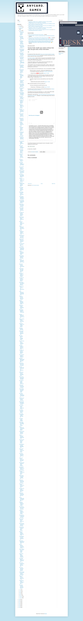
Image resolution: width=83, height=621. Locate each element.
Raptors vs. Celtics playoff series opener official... (21, 223)
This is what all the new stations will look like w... (21, 168)
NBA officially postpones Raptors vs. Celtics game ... (21, 311)
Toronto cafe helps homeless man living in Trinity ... (21, 577)
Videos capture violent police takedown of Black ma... (21, 85)
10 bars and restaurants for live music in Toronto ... (21, 386)
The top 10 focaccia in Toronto (21, 160)
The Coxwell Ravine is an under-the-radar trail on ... (21, 138)
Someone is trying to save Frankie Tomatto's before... (21, 325)
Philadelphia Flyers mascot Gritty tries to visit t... (21, 542)
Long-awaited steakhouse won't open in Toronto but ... (21, 197)
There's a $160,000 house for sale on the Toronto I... (21, 298)
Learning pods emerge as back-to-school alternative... (21, 134)
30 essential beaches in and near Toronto (21, 411)
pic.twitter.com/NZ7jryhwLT (48, 71)
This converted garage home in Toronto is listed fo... (21, 201)
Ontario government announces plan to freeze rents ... (21, 228)
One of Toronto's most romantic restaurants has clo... (21, 343)
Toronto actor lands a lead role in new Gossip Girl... (21, 364)
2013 (19, 607)
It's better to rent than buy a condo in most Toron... (21, 399)
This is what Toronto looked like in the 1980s (21, 97)
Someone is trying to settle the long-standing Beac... (21, 184)
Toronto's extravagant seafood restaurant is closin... (21, 232)
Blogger (45, 613)
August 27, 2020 (46, 73)
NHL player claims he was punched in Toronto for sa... (21, 395)
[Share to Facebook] (43, 151)
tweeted (40, 77)
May (20, 592)
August (20, 30)
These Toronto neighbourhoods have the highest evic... (21, 248)
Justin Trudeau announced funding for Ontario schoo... (21, 390)
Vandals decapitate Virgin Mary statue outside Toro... (21, 76)
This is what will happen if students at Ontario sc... (21, 356)
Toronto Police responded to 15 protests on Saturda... (21, 93)
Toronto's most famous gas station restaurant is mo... (21, 219)
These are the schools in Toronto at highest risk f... (21, 115)
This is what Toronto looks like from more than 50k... (21, 565)
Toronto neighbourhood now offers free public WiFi (21, 499)
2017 (19, 602)
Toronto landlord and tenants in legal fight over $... (21, 50)
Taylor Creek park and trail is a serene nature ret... (21, 205)
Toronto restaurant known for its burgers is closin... (21, 253)
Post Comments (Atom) (35, 185)
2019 (19, 599)
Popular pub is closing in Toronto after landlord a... (21, 119)
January (20, 597)
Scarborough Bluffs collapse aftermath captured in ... (21, 555)
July (20, 589)
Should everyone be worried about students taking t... (21, 428)
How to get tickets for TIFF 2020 (21, 329)
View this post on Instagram (34, 115)
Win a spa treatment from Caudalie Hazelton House (21, 337)
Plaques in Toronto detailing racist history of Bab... (21, 533)
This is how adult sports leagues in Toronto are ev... (21, 455)
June (20, 591)
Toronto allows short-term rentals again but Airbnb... (21, 54)
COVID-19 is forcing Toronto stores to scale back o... (21, 156)
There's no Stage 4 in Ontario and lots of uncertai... (21, 106)
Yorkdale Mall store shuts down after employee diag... (21, 270)
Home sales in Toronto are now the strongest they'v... (21, 33)
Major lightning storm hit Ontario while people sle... (21, 468)
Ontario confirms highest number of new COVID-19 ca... (21, 321)
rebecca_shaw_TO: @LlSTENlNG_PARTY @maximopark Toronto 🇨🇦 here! (40, 37)
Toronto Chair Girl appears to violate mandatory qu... (21, 477)
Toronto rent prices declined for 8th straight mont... (21, 460)
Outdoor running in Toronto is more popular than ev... (21, 172)
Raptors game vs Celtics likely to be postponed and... (21, 333)
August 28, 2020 (47, 87)
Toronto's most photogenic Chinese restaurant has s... (21, 71)
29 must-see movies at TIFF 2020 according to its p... (21, 38)
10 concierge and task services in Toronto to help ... (21, 189)
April (20, 593)
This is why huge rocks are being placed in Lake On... (21, 569)
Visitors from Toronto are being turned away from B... (21, 495)
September (21, 28)
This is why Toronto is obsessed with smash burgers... (21, 587)
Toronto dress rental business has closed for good (21, 485)
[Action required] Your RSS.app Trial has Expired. (36, 34)
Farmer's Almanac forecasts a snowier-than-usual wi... (21, 546)
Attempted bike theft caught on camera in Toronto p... (21, 403)
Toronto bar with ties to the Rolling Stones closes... (21, 441)
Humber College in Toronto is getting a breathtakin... (21, 573)
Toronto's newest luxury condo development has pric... (21, 180)
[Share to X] (42, 151)
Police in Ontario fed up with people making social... (21, 551)
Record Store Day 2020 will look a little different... (21, 283)
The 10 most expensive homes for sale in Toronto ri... (21, 151)
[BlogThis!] (41, 151)
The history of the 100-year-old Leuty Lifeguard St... (21, 58)
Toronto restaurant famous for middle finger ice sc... (21, 437)
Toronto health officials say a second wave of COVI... (21, 46)
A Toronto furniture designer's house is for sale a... (21, 124)
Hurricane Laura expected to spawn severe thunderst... (21, 464)
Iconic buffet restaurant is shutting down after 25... (21, 416)
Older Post (53, 183)
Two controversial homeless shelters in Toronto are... (21, 81)
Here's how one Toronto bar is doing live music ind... (21, 524)
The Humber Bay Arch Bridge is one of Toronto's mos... (21, 560)
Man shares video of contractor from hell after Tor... (21, 266)
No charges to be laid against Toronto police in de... (21, 382)
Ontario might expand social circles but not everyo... (21, 450)
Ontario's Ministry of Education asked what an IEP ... (21, 302)
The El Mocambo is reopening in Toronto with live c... (21, 293)
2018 (19, 600)
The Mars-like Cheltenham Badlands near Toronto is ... (21, 67)
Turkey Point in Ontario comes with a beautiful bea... (21, 582)
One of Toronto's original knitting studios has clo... (21, 143)
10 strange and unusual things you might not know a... (21, 102)
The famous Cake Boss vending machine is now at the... (21, 42)
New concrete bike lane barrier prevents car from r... (21, 520)
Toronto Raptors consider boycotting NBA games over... (21, 446)
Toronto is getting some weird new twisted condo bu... (21, 316)
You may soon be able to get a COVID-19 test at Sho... (21, 516)
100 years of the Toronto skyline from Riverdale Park (21, 490)
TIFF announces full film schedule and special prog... (21, 473)
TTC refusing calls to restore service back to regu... (21, 407)
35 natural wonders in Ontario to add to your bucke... (21, 347)
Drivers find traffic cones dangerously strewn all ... (21, 481)
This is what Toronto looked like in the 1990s (21, 147)
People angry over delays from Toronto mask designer (21, 424)
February (20, 596)
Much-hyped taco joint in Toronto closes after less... (21, 194)
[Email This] (40, 151)
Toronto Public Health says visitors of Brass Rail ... (21, 257)
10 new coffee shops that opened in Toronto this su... (21, 209)
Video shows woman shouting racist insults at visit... (21, 307)
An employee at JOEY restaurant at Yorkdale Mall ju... (21, 62)
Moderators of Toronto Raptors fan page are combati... (21, 275)
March (20, 595)
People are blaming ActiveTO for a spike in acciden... (21, 504)
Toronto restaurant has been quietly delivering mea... (21, 128)
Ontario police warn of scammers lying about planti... (21, 374)
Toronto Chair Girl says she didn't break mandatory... (21, 378)
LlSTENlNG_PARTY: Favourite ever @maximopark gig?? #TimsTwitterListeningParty (41, 35)
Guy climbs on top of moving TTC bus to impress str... (21, 508)
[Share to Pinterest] (44, 151)
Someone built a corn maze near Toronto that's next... (21, 236)
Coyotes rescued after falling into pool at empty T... (21, 261)
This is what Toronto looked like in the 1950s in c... (21, 164)
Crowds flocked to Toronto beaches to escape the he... (21, 538)
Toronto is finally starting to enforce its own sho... (21, 432)
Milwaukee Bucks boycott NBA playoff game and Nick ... (21, 360)
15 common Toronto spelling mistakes (21, 419)
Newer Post (30, 183)
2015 (19, 604)
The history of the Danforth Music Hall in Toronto (21, 175)
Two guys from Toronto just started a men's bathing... (21, 529)
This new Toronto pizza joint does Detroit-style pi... (21, 111)
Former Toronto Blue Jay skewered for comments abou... (21, 241)
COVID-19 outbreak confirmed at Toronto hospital (21, 512)
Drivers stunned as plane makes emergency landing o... (21, 90)
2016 (19, 603)
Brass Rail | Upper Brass (39, 140)
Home (42, 183)
